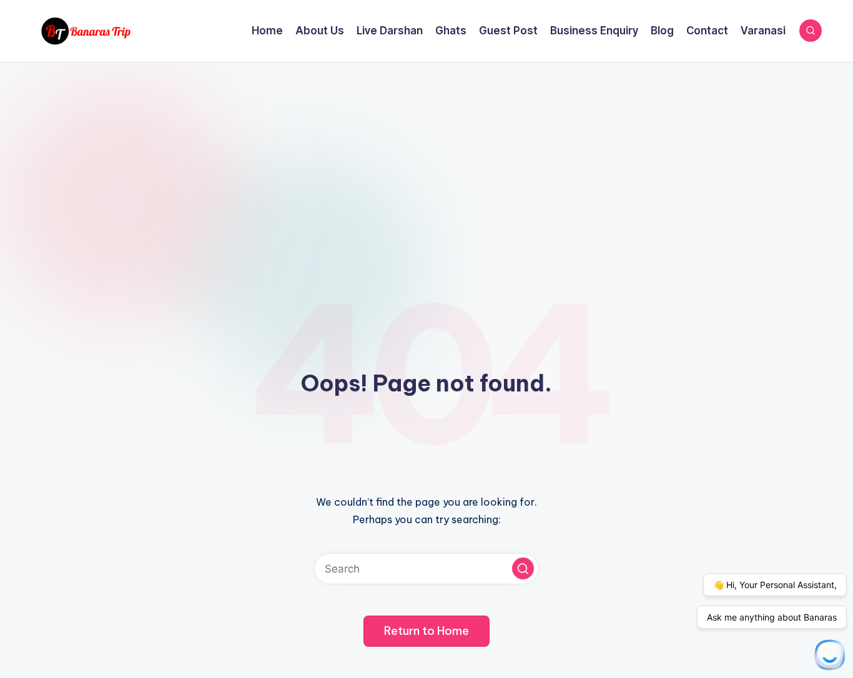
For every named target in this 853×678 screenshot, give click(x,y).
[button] (523, 568)
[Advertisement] (426, 156)
